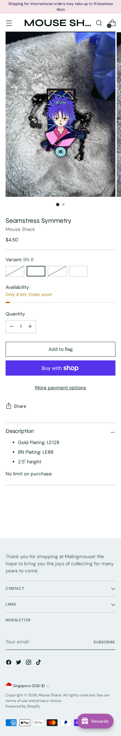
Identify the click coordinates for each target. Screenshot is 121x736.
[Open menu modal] (8, 22)
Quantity (15, 314)
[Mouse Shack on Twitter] (19, 663)
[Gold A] (57, 271)
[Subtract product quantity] (30, 326)
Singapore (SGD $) (29, 685)
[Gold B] (78, 271)
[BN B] (36, 271)
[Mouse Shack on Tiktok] (39, 663)
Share (20, 406)
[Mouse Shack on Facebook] (9, 663)
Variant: (20, 260)
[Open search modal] (98, 22)
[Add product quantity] (11, 326)
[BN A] (15, 271)
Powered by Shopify (23, 706)
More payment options (60, 388)
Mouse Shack (20, 229)
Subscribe (104, 642)
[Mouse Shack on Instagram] (29, 663)
